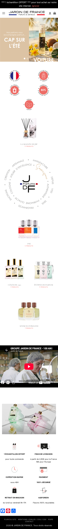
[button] (3, 13)
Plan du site (10, 519)
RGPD (50, 519)
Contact (29, 521)
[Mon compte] (50, 13)
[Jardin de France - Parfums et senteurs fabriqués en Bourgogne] (27, 13)
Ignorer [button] (35, 5)
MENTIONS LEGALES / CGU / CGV (32, 519)
